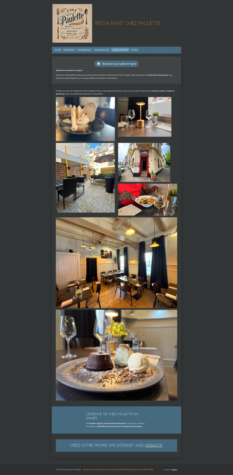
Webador (153, 445)
